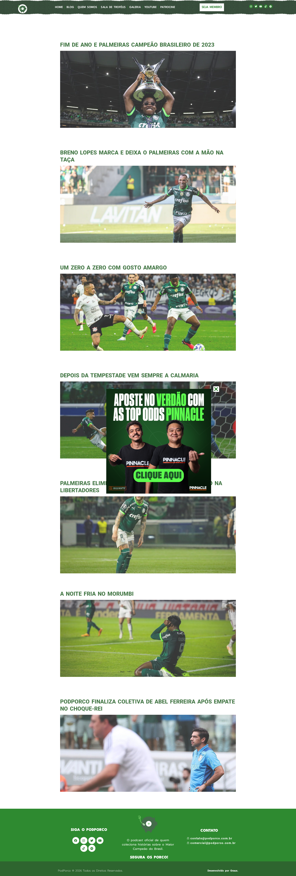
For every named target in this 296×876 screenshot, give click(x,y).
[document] (148, 438)
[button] (216, 389)
